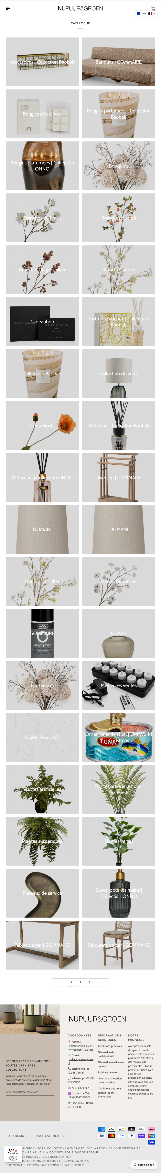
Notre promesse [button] (136, 1042)
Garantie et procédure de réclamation (39, 1161)
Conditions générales (110, 1050)
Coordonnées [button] (79, 1040)
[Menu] (19, 1148)
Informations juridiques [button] (109, 1042)
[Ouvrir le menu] (11, 12)
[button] (146, 14)
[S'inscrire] (51, 1095)
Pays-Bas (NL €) (48, 1140)
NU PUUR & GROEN (23, 1152)
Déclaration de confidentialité (113, 1152)
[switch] (13, 1158)
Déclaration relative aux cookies (34, 1156)
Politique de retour (108, 1076)
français (16, 1140)
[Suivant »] (103, 987)
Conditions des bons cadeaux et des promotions (109, 1096)
